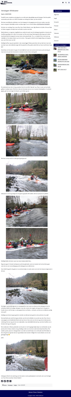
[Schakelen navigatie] (69, 3)
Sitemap (31, 392)
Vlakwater (56, 33)
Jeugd (55, 18)
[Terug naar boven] (68, 394)
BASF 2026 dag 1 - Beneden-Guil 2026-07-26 (63, 49)
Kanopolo (56, 22)
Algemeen (56, 14)
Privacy (35, 392)
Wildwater (56, 37)
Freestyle (56, 25)
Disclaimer (40, 392)
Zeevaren (56, 40)
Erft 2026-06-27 (62, 69)
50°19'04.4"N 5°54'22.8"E (43, 24)
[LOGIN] (63, 3)
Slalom (55, 29)
